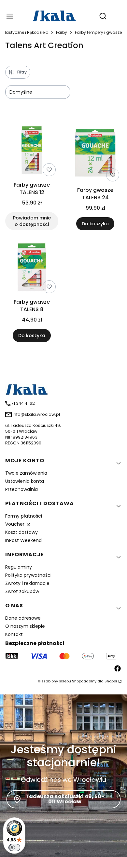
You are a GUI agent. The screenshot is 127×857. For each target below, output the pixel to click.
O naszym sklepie (25, 626)
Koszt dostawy (21, 532)
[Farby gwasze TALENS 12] (31, 151)
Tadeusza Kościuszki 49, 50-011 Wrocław (64, 799)
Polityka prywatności (28, 575)
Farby (61, 32)
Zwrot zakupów (22, 591)
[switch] (14, 847)
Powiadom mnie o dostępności (32, 221)
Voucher (15, 524)
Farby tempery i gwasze (98, 32)
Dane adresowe (23, 618)
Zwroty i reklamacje (27, 583)
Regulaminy (18, 567)
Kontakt (14, 634)
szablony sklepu (56, 681)
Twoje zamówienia (26, 473)
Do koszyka (95, 223)
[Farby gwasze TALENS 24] (95, 153)
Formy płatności (23, 516)
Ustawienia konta (24, 481)
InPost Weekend (23, 540)
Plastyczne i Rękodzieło (25, 32)
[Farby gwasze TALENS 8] (31, 268)
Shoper (111, 681)
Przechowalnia (21, 489)
